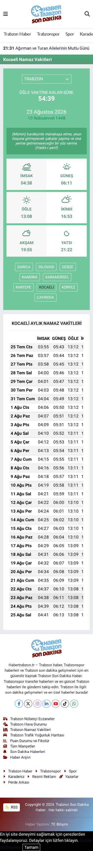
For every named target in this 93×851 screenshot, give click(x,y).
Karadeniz (16, 776)
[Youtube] (56, 704)
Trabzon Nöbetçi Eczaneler (32, 719)
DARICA (24, 267)
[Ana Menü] (5, 13)
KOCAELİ (46, 287)
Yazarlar (71, 776)
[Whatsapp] (74, 704)
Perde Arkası (18, 782)
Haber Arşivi (20, 757)
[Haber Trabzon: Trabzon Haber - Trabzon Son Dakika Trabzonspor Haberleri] (46, 13)
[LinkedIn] (46, 704)
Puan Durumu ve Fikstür (29, 741)
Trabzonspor (48, 34)
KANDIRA (29, 277)
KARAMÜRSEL (57, 277)
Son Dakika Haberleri (27, 751)
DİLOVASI (46, 267)
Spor (69, 34)
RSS (14, 807)
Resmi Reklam (44, 776)
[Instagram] (37, 704)
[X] (28, 704)
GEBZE (67, 267)
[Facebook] (19, 704)
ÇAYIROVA (45, 297)
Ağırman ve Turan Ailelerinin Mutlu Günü (46, 48)
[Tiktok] (65, 704)
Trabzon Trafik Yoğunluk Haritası (37, 735)
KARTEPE (23, 287)
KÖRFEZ (68, 287)
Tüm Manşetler (22, 746)
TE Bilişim (59, 824)
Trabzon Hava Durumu (28, 724)
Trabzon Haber (17, 34)
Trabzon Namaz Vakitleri (30, 729)
